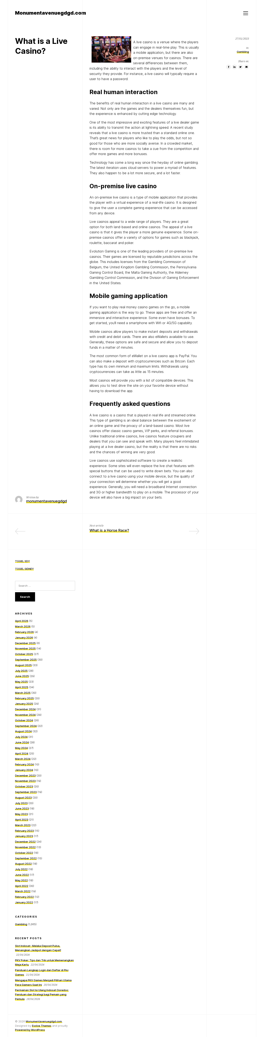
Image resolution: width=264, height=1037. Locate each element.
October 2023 (24, 786)
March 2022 (23, 891)
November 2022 (25, 847)
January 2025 (24, 703)
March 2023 (23, 825)
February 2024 (24, 764)
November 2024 (25, 714)
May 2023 (21, 814)
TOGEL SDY (22, 561)
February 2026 (24, 632)
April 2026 (21, 620)
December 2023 (25, 775)
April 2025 (21, 687)
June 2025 (22, 676)
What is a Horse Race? (109, 530)
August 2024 (23, 731)
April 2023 (21, 819)
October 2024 (24, 720)
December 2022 (25, 841)
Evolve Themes (41, 1025)
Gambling (243, 52)
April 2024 (21, 753)
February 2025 (24, 698)
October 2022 (24, 852)
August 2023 (23, 797)
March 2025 (23, 692)
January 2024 (24, 770)
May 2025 (21, 681)
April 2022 (21, 886)
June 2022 (22, 874)
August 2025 (23, 665)
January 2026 (24, 637)
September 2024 (26, 726)
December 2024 (25, 709)
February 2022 (24, 896)
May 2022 (21, 880)
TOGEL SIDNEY (24, 568)
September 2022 (26, 858)
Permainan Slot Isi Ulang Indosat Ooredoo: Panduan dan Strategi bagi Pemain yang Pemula (42, 994)
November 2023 (25, 780)
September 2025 (26, 659)
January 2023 (24, 836)
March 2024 (23, 758)
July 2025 (21, 670)
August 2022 (23, 863)
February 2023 (24, 830)
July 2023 (21, 803)
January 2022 (24, 902)
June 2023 (22, 808)
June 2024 (22, 742)
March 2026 (23, 626)
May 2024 (21, 748)
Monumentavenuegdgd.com (44, 1021)
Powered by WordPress (30, 1029)
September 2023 (26, 792)
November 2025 (25, 648)
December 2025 (25, 643)
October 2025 (24, 654)
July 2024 (21, 736)
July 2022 (21, 869)
